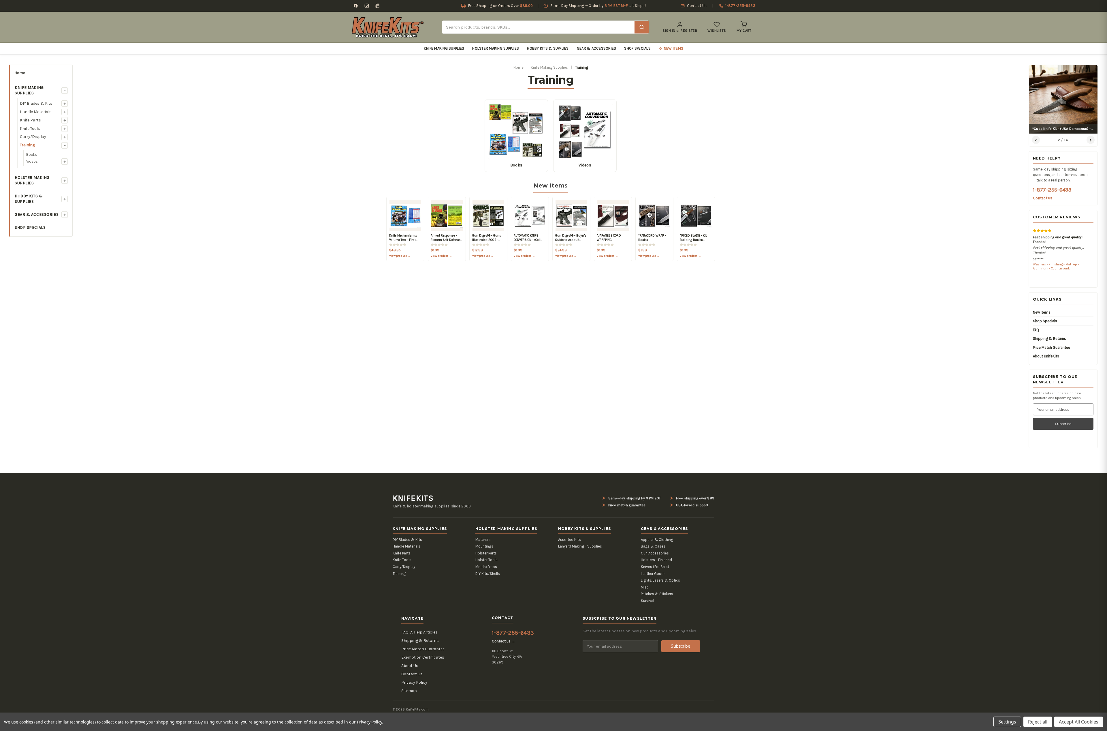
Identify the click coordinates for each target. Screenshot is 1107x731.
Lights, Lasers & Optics (660, 580)
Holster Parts (486, 553)
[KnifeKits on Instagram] (367, 5)
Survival (647, 601)
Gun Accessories (655, 553)
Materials (483, 539)
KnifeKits (413, 498)
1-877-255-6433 (1052, 190)
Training (27, 145)
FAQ (1036, 330)
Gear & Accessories (596, 48)
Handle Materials (36, 111)
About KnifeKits (1046, 356)
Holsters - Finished (656, 560)
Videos (32, 161)
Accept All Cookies (1078, 722)
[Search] (642, 27)
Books (31, 154)
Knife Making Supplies (444, 48)
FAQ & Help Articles (419, 632)
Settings (1007, 722)
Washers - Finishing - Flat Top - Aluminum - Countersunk (1056, 266)
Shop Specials (637, 48)
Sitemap (409, 690)
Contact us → (1045, 198)
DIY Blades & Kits (36, 103)
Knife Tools (30, 128)
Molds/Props (486, 567)
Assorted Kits (569, 539)
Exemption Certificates (422, 657)
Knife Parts (30, 120)
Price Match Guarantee (1051, 347)
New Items (1041, 312)
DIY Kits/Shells (487, 573)
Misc (645, 587)
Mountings (484, 546)
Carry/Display (33, 136)
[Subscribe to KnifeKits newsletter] (378, 5)
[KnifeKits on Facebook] (356, 5)
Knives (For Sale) (655, 567)
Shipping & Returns (1049, 338)
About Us (409, 665)
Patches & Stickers (657, 594)
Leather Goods (653, 573)
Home (20, 73)
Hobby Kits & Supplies (547, 48)
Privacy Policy (414, 682)
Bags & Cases (653, 546)
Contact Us (412, 674)
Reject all (1037, 722)
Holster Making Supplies (495, 48)
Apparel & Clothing (657, 539)
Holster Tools (486, 560)
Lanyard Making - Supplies (580, 546)
